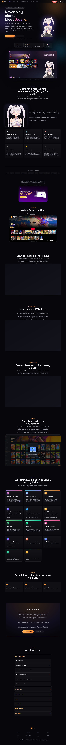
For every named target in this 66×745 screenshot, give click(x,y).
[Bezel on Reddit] (60, 2)
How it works (23, 1)
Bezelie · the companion (20, 656)
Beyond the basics (19, 708)
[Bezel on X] (58, 2)
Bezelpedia (32, 1)
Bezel (5, 1)
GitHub (37, 1)
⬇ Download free (9, 35)
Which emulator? (28, 735)
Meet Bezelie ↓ (20, 35)
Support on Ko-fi (39, 631)
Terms (48, 732)
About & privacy (18, 713)
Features (14, 1)
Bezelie (9, 1)
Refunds (48, 735)
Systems (18, 1)
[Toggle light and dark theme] (63, 2)
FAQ (28, 1)
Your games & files (19, 694)
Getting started (18, 689)
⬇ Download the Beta (28, 631)
